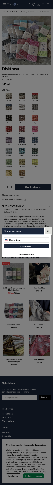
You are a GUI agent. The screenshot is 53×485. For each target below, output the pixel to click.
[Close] (48, 231)
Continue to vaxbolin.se (26, 254)
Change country (26, 246)
